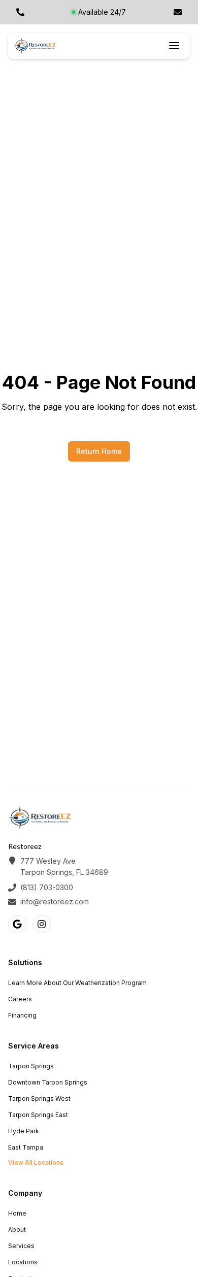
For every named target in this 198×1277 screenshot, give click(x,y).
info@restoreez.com (54, 901)
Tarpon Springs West (39, 1098)
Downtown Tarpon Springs (47, 1082)
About (17, 1229)
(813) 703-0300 (46, 887)
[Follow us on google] (17, 924)
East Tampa (25, 1147)
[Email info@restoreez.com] (178, 12)
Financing (22, 1015)
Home (17, 1213)
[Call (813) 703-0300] (20, 12)
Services (21, 1246)
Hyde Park (23, 1131)
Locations (23, 1262)
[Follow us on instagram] (41, 924)
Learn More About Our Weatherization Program (77, 983)
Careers (20, 999)
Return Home (99, 451)
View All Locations (35, 1162)
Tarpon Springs (31, 1066)
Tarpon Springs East (38, 1115)
